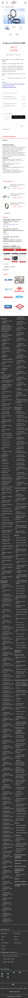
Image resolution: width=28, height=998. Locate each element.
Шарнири (18, 698)
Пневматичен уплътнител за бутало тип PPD (21, 484)
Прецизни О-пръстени (9, 6)
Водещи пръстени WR (20, 658)
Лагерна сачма (5, 534)
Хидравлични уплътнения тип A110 (7, 691)
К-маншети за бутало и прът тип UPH (6, 611)
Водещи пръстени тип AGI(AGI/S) (20, 672)
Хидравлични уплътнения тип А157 (7, 840)
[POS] (9, 289)
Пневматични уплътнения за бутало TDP (21, 468)
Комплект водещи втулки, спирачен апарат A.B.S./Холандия (20, 782)
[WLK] (19, 307)
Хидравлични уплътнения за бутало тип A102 (7, 671)
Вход (2, 939)
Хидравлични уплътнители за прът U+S (7, 877)
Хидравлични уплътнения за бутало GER (7, 764)
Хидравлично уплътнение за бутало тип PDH (7, 725)
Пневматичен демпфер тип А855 (21, 424)
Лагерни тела (5, 439)
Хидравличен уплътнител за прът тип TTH (21, 345)
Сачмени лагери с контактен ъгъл (6, 404)
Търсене (16, 939)
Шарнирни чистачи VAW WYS (21, 571)
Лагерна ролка (6, 520)
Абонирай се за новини (9, 266)
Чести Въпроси (5, 942)
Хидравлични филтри (21, 832)
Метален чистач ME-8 (21, 612)
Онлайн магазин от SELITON (14, 996)
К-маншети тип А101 (6, 591)
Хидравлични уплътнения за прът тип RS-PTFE (21, 356)
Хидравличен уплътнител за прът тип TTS (21, 340)
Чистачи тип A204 (21, 540)
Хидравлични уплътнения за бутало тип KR (7, 648)
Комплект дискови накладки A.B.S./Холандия (20, 745)
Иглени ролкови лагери (5, 430)
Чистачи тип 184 (20, 591)
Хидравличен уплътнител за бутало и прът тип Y (7, 633)
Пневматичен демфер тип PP (20, 447)
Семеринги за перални (5, 344)
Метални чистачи (20, 558)
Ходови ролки (5, 474)
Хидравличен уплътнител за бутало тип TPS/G (7, 747)
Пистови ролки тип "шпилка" (6, 505)
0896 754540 (11, 959)
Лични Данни (17, 942)
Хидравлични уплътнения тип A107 (7, 595)
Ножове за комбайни (20, 881)
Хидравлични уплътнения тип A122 (7, 811)
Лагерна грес (5, 517)
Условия (3, 945)
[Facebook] (3, 965)
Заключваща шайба (7, 511)
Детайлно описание (9, 136)
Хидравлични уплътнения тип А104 (7, 679)
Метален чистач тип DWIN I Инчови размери (21, 567)
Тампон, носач (20, 714)
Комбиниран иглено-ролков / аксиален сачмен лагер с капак (7, 488)
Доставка (3, 949)
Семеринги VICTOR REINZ (7, 362)
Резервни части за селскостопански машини (19, 870)
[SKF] (9, 307)
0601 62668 (11, 961)
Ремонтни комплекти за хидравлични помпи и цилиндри (21, 401)
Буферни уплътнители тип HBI (21, 389)
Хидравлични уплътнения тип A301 (7, 703)
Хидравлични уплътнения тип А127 (7, 699)
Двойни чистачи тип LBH (21, 639)
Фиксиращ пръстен (7, 451)
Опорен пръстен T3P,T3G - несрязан (20, 532)
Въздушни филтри (21, 825)
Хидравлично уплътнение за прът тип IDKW (21, 379)
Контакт (16, 936)
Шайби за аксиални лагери (6, 497)
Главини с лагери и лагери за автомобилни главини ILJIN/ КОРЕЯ (21, 684)
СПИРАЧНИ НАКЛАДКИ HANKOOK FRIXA (20, 732)
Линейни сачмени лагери (6, 493)
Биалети (18, 701)
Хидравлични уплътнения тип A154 (7, 828)
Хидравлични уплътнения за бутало (6, 638)
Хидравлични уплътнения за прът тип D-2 (7, 857)
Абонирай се (7, 213)
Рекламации (4, 933)
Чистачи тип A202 (21, 537)
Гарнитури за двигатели (18, 651)
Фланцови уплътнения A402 (19, 495)
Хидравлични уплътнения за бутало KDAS (7, 643)
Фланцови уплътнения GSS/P (20, 512)
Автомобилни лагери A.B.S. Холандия (7, 381)
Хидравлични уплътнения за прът (6, 798)
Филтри (17, 823)
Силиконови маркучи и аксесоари (21, 885)
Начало (2, 6)
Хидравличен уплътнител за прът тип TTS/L (21, 329)
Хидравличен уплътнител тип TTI (21, 318)
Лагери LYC (5, 465)
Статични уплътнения (21, 488)
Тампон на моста (20, 711)
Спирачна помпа (20, 816)
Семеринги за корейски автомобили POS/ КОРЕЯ (6, 335)
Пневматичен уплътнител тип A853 (21, 420)
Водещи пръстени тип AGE (20, 676)
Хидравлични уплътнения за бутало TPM (7, 708)
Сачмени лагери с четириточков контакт (7, 478)
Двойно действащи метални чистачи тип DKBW (21, 576)
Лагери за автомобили (4, 460)
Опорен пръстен (6, 444)
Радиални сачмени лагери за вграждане (6, 434)
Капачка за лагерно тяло (6, 527)
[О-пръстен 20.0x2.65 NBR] (14, 23)
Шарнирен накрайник (7, 546)
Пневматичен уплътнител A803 (20, 459)
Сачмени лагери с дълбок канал (6, 396)
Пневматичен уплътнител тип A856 (21, 428)
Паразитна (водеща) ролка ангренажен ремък (6, 572)
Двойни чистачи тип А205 (21, 546)
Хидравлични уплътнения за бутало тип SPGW (7, 654)
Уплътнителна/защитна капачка (19, 819)
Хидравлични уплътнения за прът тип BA (7, 883)
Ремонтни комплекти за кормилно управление (20, 856)
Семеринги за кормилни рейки (5, 348)
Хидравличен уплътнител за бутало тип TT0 (7, 736)
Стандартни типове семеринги (6, 321)
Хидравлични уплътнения (4, 581)
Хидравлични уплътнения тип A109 (7, 687)
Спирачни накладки (21, 813)
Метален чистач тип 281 (20, 615)
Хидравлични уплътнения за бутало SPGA (7, 781)
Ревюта (5, 140)
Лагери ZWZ (5, 463)
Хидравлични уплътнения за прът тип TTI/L (7, 915)
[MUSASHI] (19, 289)
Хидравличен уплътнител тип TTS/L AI (20, 334)
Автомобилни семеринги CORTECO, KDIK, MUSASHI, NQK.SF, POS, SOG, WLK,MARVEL (7, 328)
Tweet (21, 126)
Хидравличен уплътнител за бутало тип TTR (7, 742)
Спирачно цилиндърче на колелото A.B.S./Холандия (19, 794)
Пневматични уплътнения (18, 408)
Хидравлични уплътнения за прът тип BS (7, 803)
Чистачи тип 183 (20, 588)
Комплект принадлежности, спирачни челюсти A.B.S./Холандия (20, 770)
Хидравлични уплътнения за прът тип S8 (7, 904)
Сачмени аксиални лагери (6, 400)
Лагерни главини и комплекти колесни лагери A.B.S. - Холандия (6, 387)
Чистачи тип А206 (21, 542)
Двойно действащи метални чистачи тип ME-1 (20, 597)
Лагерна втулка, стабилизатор (19, 704)
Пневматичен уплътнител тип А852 (21, 416)
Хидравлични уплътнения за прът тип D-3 (7, 862)
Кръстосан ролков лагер (6, 561)
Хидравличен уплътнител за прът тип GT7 (21, 367)
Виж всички (6, 269)
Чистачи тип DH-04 (21, 647)
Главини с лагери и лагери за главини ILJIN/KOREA (6, 376)
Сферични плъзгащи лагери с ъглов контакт (7, 523)
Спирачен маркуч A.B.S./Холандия (20, 788)
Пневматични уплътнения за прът (20, 412)
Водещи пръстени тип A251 (20, 666)
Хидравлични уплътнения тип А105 (7, 683)
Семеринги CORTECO (4, 356)
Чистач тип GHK (20, 642)
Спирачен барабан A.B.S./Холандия (20, 740)
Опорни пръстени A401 (20, 491)
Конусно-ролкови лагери (6, 416)
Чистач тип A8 (20, 636)
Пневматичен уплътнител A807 (20, 463)
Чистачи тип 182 (20, 586)
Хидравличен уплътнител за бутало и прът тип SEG (7, 628)
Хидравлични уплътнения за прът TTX (21, 373)
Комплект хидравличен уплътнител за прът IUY (21, 395)
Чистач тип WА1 (20, 633)
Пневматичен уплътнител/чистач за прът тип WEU (21, 443)
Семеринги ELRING (7, 359)
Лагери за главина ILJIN (20, 695)
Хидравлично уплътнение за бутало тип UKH (7, 793)
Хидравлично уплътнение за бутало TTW (7, 775)
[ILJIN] (9, 280)
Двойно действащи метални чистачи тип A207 (20, 551)
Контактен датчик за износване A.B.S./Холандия (21, 800)
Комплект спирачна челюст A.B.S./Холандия (20, 751)
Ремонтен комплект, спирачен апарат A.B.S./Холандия (20, 776)
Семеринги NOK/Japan (4, 369)
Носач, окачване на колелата (20, 708)
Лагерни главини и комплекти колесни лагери (6, 421)
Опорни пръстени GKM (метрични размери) (20, 517)
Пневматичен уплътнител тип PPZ (21, 473)
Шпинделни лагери (7, 564)
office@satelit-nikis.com (13, 956)
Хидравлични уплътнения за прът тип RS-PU (7, 894)
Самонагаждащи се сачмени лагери (6, 408)
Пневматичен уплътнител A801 (20, 455)
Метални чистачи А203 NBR (20, 606)
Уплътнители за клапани (5, 352)
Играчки (17, 878)
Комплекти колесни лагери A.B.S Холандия (21, 691)
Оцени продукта (6, 129)
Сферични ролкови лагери (6, 426)
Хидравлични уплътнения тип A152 (7, 819)
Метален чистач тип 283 (20, 619)
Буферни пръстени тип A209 (7, 848)
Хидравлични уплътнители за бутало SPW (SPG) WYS (7, 787)
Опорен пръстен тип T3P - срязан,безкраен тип (21, 527)
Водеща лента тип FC (21, 669)
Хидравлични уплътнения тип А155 (7, 832)
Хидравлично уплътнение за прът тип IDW (21, 384)
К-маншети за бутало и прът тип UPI (6, 622)
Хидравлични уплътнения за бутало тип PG (7, 659)
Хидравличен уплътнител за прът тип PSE (21, 351)
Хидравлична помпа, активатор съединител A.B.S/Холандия (21, 845)
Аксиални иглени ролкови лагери (6, 501)
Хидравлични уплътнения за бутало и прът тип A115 (7, 600)
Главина (18, 688)
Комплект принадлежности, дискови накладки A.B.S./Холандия (20, 763)
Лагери (2, 372)
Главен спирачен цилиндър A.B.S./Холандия (20, 756)
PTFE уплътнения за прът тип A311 (7, 852)
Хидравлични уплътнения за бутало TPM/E (7, 758)
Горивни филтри (20, 830)
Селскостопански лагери (6, 392)
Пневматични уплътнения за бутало (20, 451)
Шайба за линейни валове (6, 553)
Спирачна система (19, 727)
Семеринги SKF (6, 365)
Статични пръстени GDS (20, 522)
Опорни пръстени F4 (21, 503)
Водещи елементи (19, 654)
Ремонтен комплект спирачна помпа (20, 804)
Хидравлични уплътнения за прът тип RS (7, 888)
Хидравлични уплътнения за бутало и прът (6, 586)
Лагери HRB (5, 468)
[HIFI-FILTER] (9, 297)
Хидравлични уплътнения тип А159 (7, 844)
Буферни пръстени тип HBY (7, 899)
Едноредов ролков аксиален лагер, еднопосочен (6, 483)
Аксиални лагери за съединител (6, 577)
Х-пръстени (18, 863)
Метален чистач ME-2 (21, 609)
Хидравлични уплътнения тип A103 (7, 675)
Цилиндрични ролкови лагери (5, 412)
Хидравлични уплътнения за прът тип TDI (7, 909)
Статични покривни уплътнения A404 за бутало (20, 508)
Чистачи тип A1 (20, 625)
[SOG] (19, 280)
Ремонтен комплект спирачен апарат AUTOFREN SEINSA (20, 810)
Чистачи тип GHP (20, 645)
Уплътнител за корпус (5, 448)
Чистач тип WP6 (20, 627)
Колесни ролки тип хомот (6, 549)
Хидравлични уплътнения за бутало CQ (7, 665)
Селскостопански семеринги (6, 340)
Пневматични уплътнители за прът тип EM (21, 433)
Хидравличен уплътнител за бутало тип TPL (7, 753)
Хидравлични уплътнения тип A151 (7, 815)
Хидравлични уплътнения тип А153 (7, 823)
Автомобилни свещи (20, 866)
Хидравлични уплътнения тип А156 (7, 836)
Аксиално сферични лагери (6, 567)
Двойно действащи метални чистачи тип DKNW (21, 582)
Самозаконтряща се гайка (6, 514)
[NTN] (19, 297)
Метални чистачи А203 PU (20, 602)
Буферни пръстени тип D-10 (7, 867)
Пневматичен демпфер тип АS (20, 438)
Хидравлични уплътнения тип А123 (7, 695)
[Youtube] (6, 965)
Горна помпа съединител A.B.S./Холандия (20, 839)
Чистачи (17, 535)
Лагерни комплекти (7, 437)
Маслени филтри (20, 827)
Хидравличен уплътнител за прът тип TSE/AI (21, 323)
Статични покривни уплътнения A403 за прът (20, 500)
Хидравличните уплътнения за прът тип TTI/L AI (7, 920)
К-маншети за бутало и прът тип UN (6, 605)
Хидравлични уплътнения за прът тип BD (7, 872)
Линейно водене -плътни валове (6, 540)
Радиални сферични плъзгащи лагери (6, 531)
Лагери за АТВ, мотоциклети (5, 471)
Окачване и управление (21, 680)
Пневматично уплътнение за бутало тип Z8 (21, 478)
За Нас (2, 936)
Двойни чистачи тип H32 (21, 630)
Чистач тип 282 (20, 593)
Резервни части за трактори (20, 875)
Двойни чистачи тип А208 (21, 555)
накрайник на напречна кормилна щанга (20, 718)
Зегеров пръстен (6, 508)
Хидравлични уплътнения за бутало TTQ (7, 769)
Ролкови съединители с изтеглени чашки (7, 557)
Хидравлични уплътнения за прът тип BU (21, 362)
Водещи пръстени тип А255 (20, 662)
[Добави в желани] (24, 113)
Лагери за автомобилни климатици (4, 455)
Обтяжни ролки (6, 543)
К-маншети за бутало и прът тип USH (6, 616)
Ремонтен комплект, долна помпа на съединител (20, 850)
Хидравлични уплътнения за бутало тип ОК (7, 714)
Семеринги (3, 318)
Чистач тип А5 (20, 622)
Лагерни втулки (6, 442)
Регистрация (17, 933)
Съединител (18, 835)
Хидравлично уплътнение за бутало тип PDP (7, 731)
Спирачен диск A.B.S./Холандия (19, 736)
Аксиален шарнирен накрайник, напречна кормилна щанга (21, 723)
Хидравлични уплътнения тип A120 (7, 807)
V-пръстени (19, 405)
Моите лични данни (14, 991)
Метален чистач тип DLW (21, 562)
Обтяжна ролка (6, 537)
